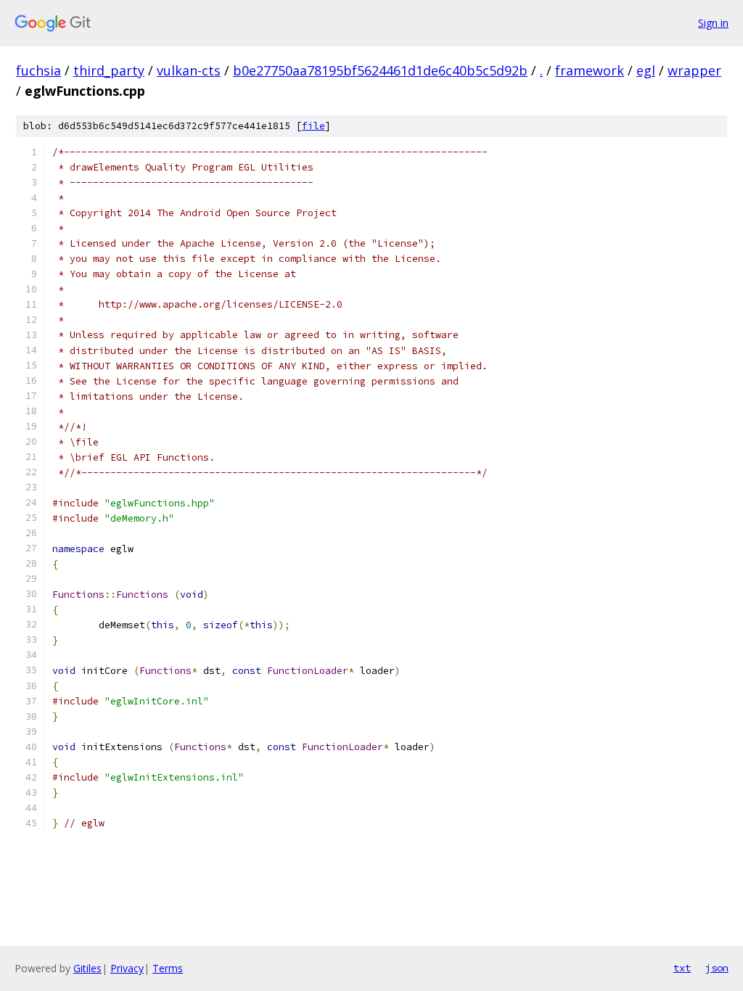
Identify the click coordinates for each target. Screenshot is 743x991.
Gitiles (87, 968)
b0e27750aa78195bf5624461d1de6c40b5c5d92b (380, 70)
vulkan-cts (189, 70)
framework (589, 70)
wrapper (694, 70)
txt (682, 967)
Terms (167, 968)
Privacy (127, 968)
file (313, 126)
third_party (108, 70)
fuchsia (38, 70)
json (716, 967)
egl (645, 70)
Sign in (713, 23)
